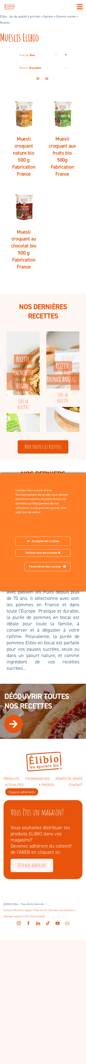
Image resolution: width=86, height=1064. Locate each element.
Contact (8, 910)
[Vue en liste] (46, 78)
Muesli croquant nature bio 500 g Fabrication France (24, 156)
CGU (26, 916)
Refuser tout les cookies (42, 552)
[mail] (67, 923)
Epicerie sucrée (66, 16)
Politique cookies (13, 916)
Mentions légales (23, 910)
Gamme (48, 16)
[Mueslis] (24, 113)
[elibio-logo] (9, 6)
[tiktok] (48, 923)
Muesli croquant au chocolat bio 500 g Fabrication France (23, 249)
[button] (11, 381)
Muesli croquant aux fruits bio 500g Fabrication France (62, 156)
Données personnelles (62, 910)
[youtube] (57, 923)
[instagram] (18, 923)
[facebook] (28, 923)
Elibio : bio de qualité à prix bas (20, 16)
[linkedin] (38, 923)
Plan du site (41, 910)
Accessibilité (38, 916)
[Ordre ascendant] (66, 55)
